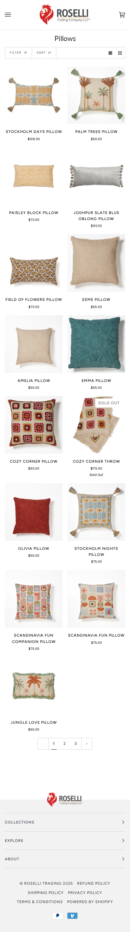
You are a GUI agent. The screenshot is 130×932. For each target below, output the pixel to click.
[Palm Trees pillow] (96, 95)
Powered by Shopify (90, 901)
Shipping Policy (46, 892)
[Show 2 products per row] (120, 52)
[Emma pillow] (96, 344)
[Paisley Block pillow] (34, 176)
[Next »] (87, 744)
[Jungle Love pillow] (34, 686)
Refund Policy (93, 883)
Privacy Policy (85, 892)
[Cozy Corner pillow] (34, 425)
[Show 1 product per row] (110, 52)
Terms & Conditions (40, 901)
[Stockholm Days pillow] (34, 95)
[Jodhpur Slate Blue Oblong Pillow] (96, 176)
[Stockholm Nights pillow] (96, 512)
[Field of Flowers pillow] (34, 263)
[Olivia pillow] (34, 512)
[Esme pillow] (96, 263)
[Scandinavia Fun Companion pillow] (34, 599)
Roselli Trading (43, 883)
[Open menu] (14, 15)
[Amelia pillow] (34, 344)
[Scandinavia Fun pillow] (96, 599)
